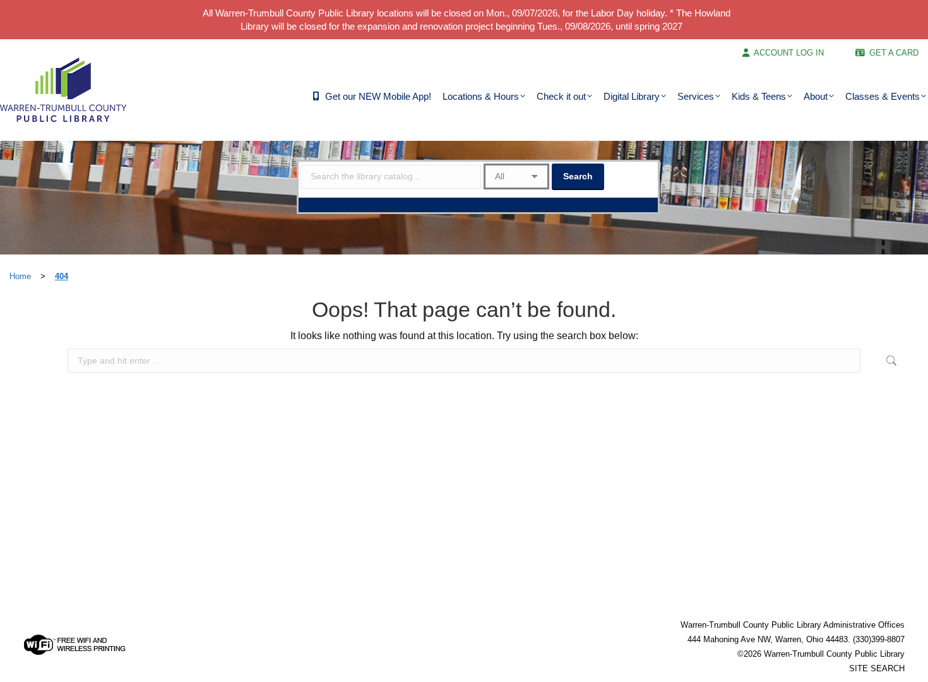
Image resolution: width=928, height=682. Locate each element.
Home (20, 276)
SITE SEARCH (877, 668)
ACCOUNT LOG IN (789, 52)
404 (61, 276)
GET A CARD (894, 52)
